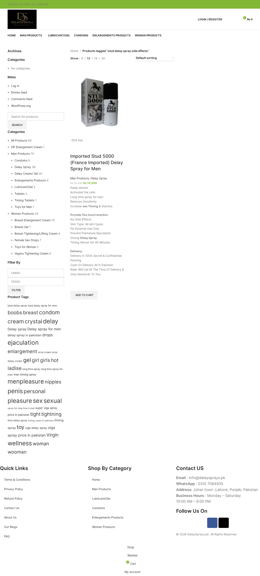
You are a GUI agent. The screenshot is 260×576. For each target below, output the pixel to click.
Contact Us (11, 508)
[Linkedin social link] (245, 4)
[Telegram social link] (250, 4)
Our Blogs (10, 527)
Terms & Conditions (17, 479)
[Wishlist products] (235, 19)
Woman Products (103, 527)
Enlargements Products (107, 517)
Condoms (98, 508)
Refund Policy (13, 498)
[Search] (228, 19)
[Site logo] (22, 19)
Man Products (101, 489)
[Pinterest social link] (240, 4)
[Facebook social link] (230, 4)
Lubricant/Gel (101, 498)
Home (96, 479)
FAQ (7, 536)
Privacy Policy (13, 489)
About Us (10, 517)
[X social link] (235, 4)
